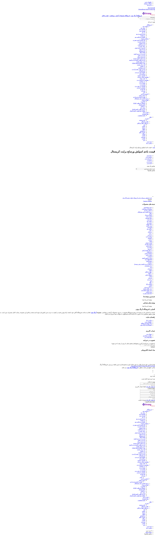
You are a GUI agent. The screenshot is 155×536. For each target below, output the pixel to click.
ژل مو (143, 32)
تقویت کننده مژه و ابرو (139, 97)
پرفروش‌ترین (148, 158)
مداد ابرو (149, 247)
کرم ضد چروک (141, 57)
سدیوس (143, 137)
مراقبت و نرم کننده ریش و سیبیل (143, 264)
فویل (150, 241)
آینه (151, 281)
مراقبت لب (142, 74)
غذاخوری (143, 101)
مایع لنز (150, 262)
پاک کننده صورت (147, 293)
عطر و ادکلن (148, 272)
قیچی (150, 276)
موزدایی (143, 91)
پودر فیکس (149, 292)
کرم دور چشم (141, 55)
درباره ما (149, 5)
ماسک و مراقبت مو (140, 37)
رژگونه (150, 273)
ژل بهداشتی (142, 81)
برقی (150, 230)
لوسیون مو (142, 31)
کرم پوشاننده (141, 68)
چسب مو (149, 221)
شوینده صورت (141, 41)
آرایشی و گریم (145, 94)
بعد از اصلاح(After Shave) (138, 63)
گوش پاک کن (148, 244)
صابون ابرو (149, 236)
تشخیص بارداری (141, 88)
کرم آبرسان (142, 49)
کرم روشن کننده (140, 61)
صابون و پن (142, 83)
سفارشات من (148, 337)
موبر (144, 92)
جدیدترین (149, 160)
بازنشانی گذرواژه (150, 386)
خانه (154, 147)
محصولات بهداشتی (147, 209)
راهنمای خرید (148, 2)
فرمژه (150, 278)
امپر (144, 124)
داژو (144, 140)
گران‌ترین (149, 163)
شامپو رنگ (149, 284)
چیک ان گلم (142, 132)
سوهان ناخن (148, 275)
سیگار (143, 134)
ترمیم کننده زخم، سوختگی (141, 98)
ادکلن (150, 270)
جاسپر (143, 126)
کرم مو (150, 249)
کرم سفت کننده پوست (139, 58)
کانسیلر (150, 238)
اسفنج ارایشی (148, 253)
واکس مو (149, 229)
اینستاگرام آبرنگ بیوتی (146, 325)
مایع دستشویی (141, 115)
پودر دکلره (149, 225)
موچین (150, 239)
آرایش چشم (142, 95)
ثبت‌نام (152, 346)
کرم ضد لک (142, 51)
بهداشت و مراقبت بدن (143, 80)
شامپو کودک (142, 104)
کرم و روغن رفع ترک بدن (138, 69)
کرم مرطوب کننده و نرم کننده (137, 60)
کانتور (150, 285)
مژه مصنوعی (148, 265)
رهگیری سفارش (147, 335)
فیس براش (149, 255)
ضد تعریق (142, 89)
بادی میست (142, 120)
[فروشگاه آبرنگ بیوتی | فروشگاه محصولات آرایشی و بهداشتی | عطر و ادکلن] (148, 406)
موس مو (149, 222)
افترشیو (150, 227)
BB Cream (142, 52)
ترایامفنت (142, 131)
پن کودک (143, 106)
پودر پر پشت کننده (147, 258)
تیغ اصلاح (149, 252)
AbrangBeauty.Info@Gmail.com (146, 9)
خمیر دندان (142, 78)
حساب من (149, 334)
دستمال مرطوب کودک (139, 103)
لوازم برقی (146, 112)
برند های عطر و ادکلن (143, 123)
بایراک (143, 128)
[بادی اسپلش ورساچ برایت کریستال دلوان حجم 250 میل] (140, 196)
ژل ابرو (150, 235)
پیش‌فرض (149, 155)
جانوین (143, 138)
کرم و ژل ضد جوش (140, 48)
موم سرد (149, 219)
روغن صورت (141, 46)
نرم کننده (142, 35)
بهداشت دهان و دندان (143, 77)
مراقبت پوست (145, 38)
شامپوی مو (142, 29)
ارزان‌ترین (149, 161)
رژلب (150, 233)
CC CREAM (148, 259)
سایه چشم (149, 246)
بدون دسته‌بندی (148, 207)
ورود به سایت (151, 388)
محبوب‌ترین (149, 157)
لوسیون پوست (141, 75)
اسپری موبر (148, 242)
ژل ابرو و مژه (148, 287)
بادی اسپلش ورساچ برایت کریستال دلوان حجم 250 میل (137, 198)
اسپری (147, 118)
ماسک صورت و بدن (140, 72)
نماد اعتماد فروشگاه (146, 323)
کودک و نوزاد (145, 100)
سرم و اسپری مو (140, 34)
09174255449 (151, 8)
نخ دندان (149, 268)
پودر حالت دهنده (147, 288)
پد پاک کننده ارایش (147, 250)
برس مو (149, 279)
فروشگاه (149, 25)
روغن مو (143, 28)
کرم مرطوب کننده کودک (138, 109)
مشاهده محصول (147, 201)
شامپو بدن (142, 84)
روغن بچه (142, 108)
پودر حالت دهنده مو (146, 290)
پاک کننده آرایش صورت (139, 40)
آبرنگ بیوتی (94, 312)
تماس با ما (149, 143)
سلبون (143, 135)
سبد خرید (149, 141)
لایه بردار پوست (141, 64)
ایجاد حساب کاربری (150, 401)
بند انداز (150, 232)
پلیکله (143, 129)
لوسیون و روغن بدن (140, 86)
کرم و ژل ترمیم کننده (139, 54)
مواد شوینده (145, 114)
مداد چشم (149, 224)
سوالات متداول (148, 3)
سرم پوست (142, 43)
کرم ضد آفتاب (141, 45)
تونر (151, 267)
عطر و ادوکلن (145, 121)
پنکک (150, 282)
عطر (150, 117)
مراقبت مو (146, 26)
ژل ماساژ (142, 66)
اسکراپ (149, 256)
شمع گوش (149, 261)
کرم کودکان (142, 71)
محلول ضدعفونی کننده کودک (137, 111)
